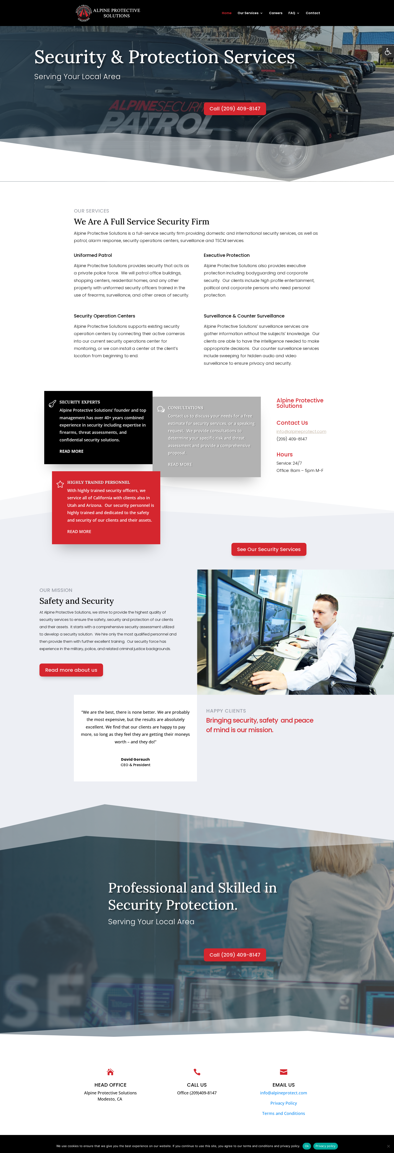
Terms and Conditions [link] (283, 1113)
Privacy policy (326, 1146)
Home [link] (227, 13)
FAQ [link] (291, 13)
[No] (388, 1146)
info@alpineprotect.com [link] (301, 431)
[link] (388, 51)
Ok (307, 1146)
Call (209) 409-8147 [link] (235, 108)
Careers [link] (276, 13)
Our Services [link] (248, 13)
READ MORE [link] (180, 464)
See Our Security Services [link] (269, 549)
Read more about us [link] (71, 670)
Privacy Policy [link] (283, 1103)
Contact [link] (313, 13)
